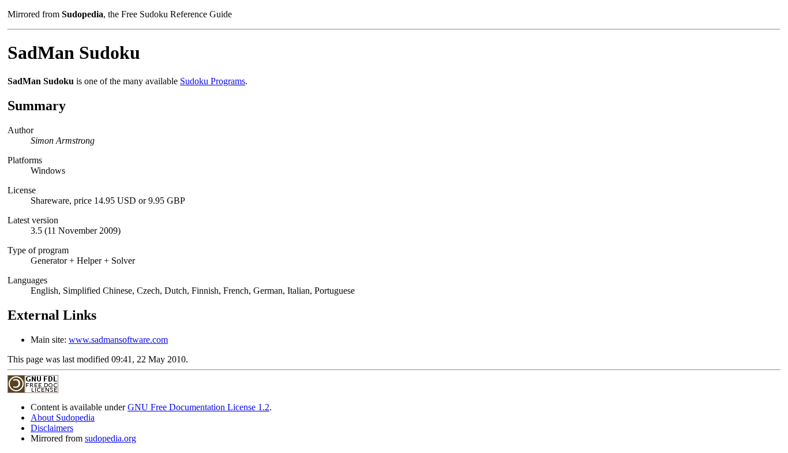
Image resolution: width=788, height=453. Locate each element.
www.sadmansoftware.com (118, 340)
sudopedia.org (110, 438)
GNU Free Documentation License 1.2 (198, 407)
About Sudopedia (63, 417)
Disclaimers (52, 428)
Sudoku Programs (212, 81)
